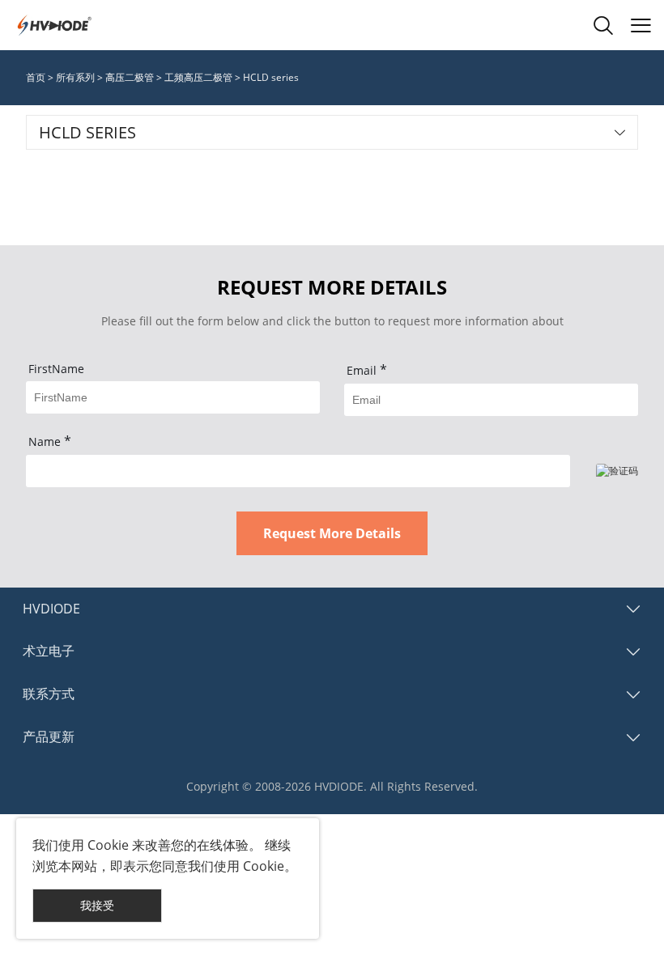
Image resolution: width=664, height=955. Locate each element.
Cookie (108, 845)
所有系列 (75, 77)
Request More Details (332, 533)
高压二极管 (129, 77)
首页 (35, 77)
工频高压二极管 (198, 77)
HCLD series (271, 77)
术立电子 (48, 651)
